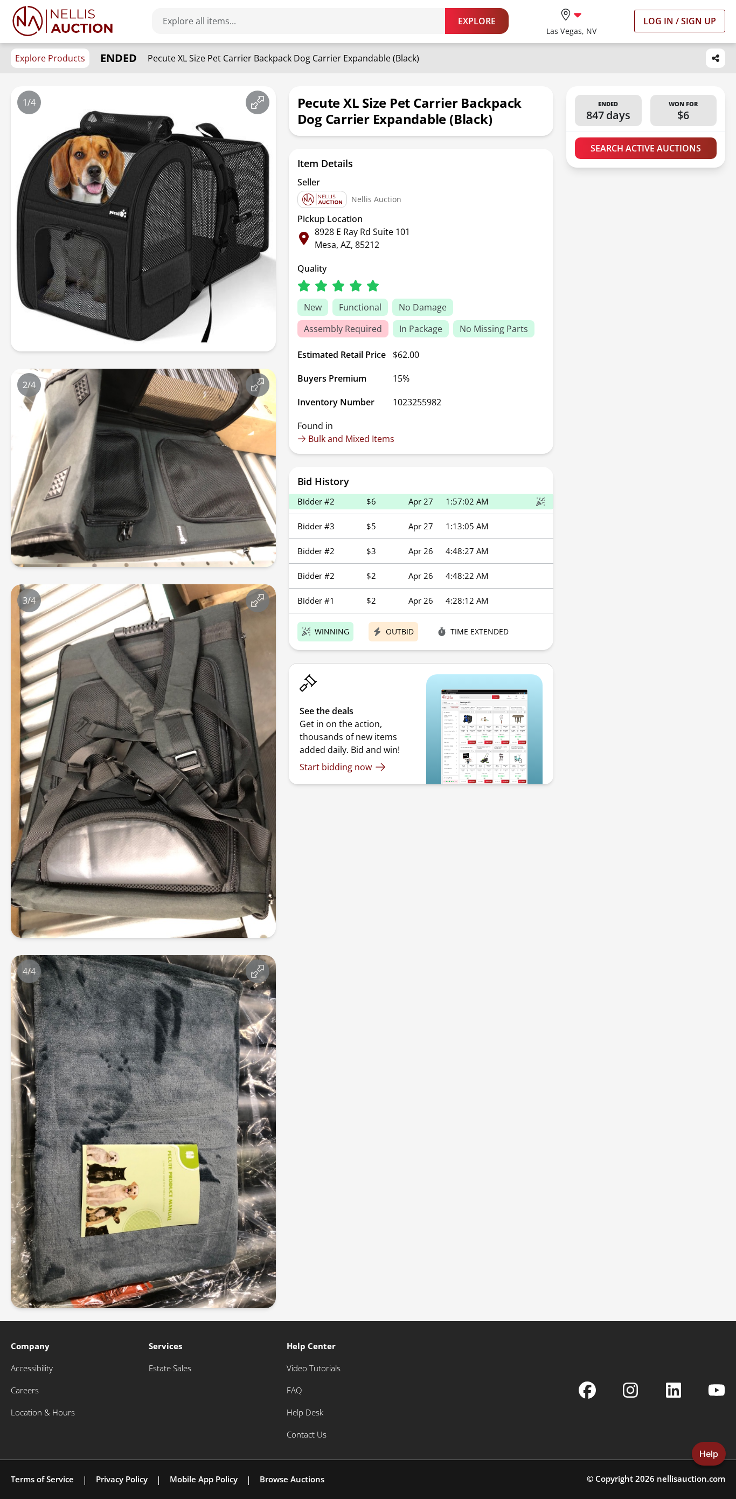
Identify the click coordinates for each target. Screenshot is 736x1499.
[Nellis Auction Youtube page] (716, 1390)
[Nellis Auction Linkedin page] (673, 1390)
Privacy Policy (122, 1479)
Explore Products (50, 58)
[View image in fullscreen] (257, 102)
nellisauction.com (691, 1478)
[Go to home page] (62, 21)
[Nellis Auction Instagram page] (630, 1390)
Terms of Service (42, 1479)
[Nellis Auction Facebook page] (587, 1390)
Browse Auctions (292, 1479)
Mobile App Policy (204, 1479)
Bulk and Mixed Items (351, 439)
